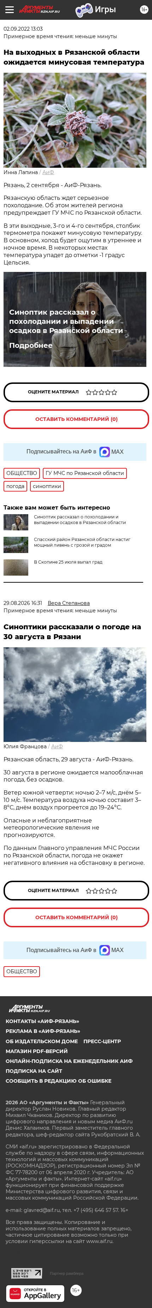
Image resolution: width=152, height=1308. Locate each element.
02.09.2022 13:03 (23, 29)
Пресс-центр (102, 1041)
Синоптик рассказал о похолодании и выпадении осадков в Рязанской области (66, 321)
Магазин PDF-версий (37, 1051)
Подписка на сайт (34, 1071)
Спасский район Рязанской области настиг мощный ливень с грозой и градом (82, 542)
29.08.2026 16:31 (23, 603)
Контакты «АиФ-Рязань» (42, 1021)
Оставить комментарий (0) (76, 419)
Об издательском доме (42, 1041)
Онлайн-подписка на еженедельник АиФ (69, 1061)
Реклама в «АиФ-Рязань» (43, 1031)
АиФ (48, 172)
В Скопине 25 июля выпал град (68, 562)
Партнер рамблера (66, 1273)
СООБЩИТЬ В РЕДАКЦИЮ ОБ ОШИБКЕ (58, 1081)
